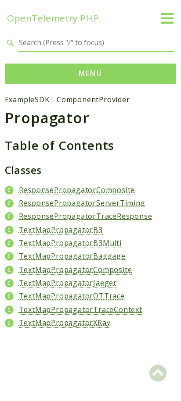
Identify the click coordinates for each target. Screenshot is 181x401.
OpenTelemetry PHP (53, 18)
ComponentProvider (93, 99)
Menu (91, 73)
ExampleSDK (27, 99)
